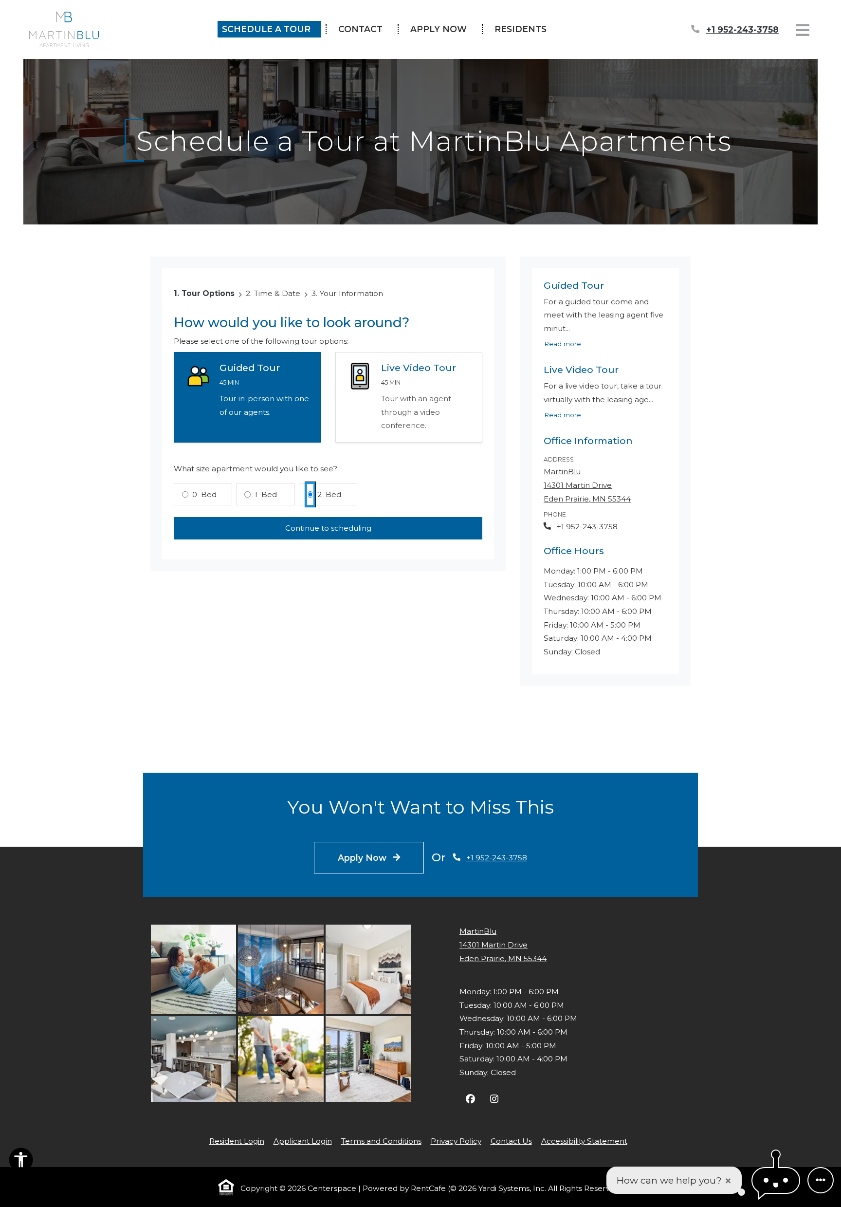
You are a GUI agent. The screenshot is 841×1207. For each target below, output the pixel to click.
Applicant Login (303, 1141)
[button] (776, 1180)
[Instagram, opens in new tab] (494, 1100)
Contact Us (511, 1141)
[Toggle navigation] (802, 30)
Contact (360, 29)
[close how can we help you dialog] (728, 1180)
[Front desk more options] (820, 1180)
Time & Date (277, 293)
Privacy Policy (456, 1141)
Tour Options (208, 293)
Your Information (351, 293)
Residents (525, 29)
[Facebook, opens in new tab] (470, 1100)
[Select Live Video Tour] (409, 398)
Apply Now (443, 29)
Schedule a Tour (266, 29)
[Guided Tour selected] (247, 398)
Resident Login (236, 1141)
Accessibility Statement (584, 1141)
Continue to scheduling (328, 528)
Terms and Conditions (381, 1141)
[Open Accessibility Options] (21, 1162)
